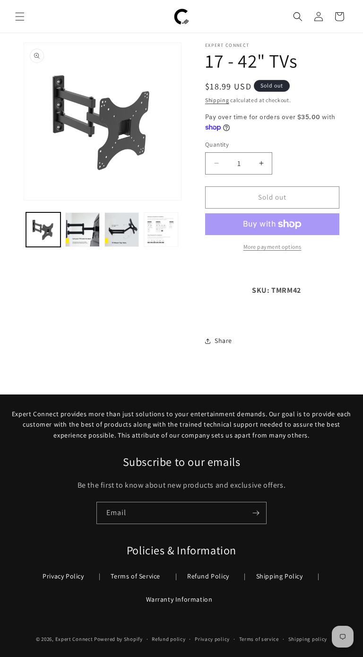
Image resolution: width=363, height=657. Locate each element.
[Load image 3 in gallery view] (121, 229)
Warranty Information (179, 599)
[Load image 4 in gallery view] (161, 229)
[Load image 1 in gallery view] (43, 229)
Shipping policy (308, 639)
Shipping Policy (279, 576)
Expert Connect (74, 639)
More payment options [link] (272, 246)
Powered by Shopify (118, 639)
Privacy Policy (63, 576)
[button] (19, 16)
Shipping (217, 100)
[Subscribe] (255, 513)
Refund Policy (208, 576)
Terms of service (259, 639)
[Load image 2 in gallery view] (82, 229)
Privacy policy (212, 639)
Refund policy (168, 639)
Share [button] (223, 340)
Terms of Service (135, 576)
